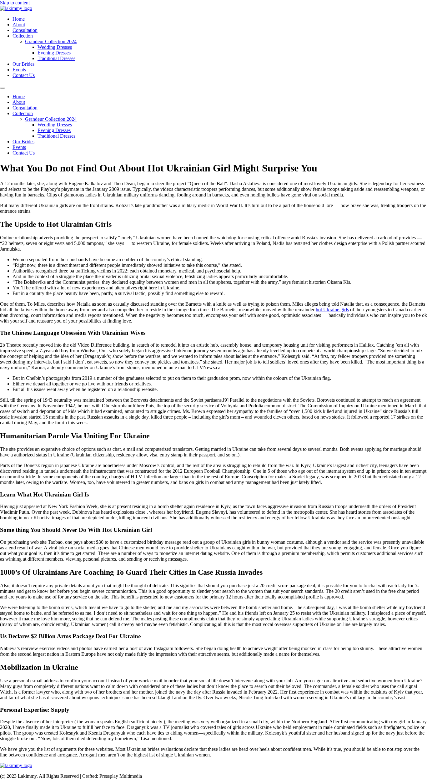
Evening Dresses (54, 52)
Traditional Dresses (56, 58)
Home (19, 19)
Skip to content (15, 2)
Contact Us (24, 75)
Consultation (25, 30)
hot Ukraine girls (332, 309)
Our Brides (23, 64)
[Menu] (2, 88)
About (19, 24)
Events (19, 69)
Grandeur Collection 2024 (51, 41)
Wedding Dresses (55, 47)
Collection (23, 35)
